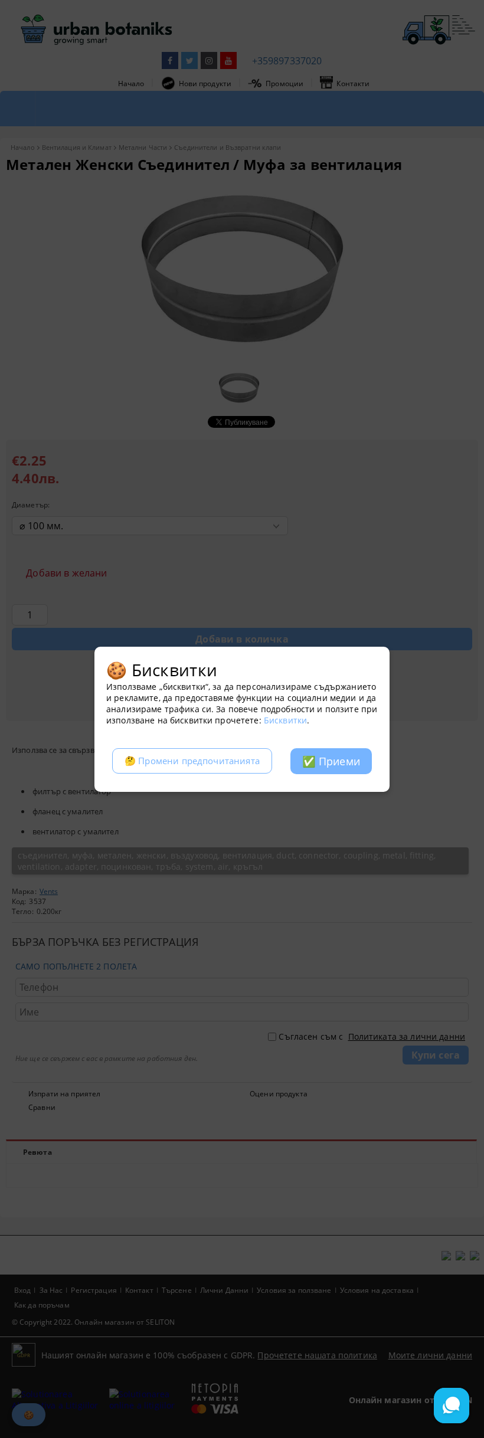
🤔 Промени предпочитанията (192, 761)
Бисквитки (285, 720)
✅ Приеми (331, 761)
